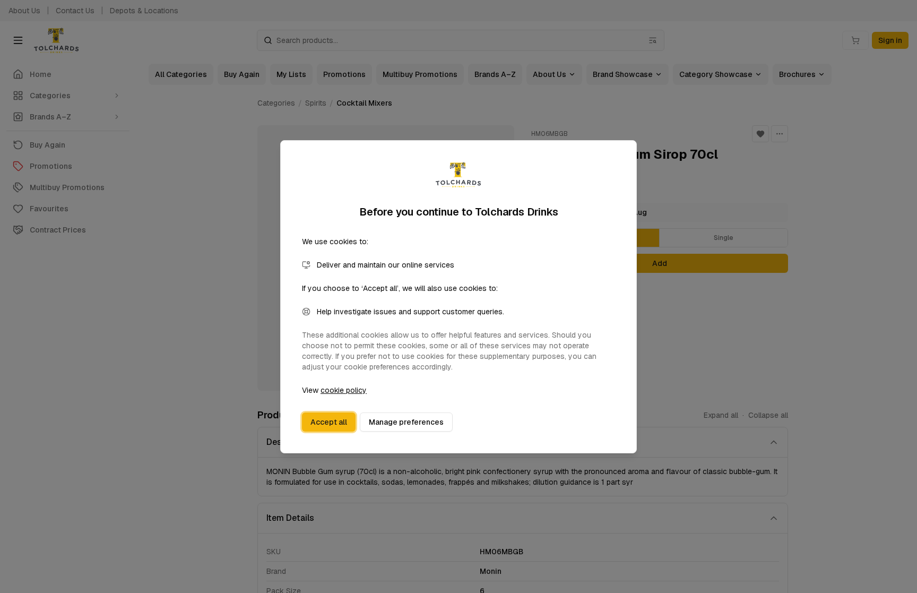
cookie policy (344, 390)
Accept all (328, 422)
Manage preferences (406, 422)
